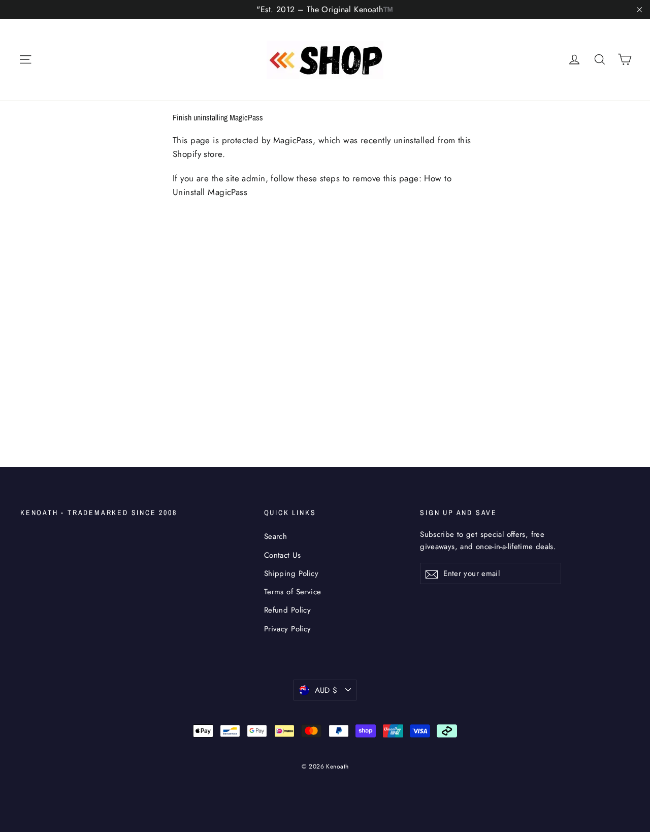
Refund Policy (287, 610)
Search (275, 536)
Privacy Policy (287, 628)
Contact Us (282, 555)
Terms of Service (292, 591)
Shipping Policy (291, 573)
